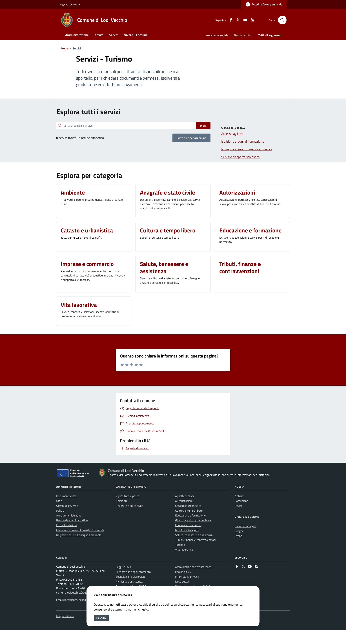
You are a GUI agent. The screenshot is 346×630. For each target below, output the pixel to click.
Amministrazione (68, 486)
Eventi (239, 536)
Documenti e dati (66, 496)
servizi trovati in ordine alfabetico (80, 137)
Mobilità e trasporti (187, 530)
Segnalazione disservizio (130, 576)
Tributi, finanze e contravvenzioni (195, 540)
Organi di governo (67, 505)
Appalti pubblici (184, 496)
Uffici (59, 501)
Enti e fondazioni (66, 525)
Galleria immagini (245, 526)
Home (64, 48)
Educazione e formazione (190, 515)
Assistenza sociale (217, 35)
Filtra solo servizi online (191, 138)
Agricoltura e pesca (127, 496)
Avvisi (238, 505)
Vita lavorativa (184, 549)
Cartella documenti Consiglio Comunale (80, 530)
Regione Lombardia (69, 4)
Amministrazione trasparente (193, 567)
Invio (203, 125)
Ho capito (101, 618)
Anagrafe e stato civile (129, 505)
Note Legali (182, 581)
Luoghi (239, 531)
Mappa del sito (65, 616)
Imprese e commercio (188, 525)
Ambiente (122, 501)
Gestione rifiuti (243, 35)
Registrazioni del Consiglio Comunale (78, 535)
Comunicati (242, 501)
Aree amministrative (68, 515)
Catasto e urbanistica (188, 505)
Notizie (239, 496)
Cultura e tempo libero (189, 510)
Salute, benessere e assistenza (194, 535)
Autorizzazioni (184, 501)
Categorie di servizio (131, 486)
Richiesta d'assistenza (129, 581)
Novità (239, 486)
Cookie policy (183, 572)
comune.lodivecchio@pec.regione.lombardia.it (84, 592)
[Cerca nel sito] (282, 20)
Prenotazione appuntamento (133, 572)
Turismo (180, 544)
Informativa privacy (187, 576)
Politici (60, 510)
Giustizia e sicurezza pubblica (193, 520)
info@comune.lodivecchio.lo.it (82, 600)
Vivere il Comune (247, 517)
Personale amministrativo (72, 520)
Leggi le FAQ (123, 567)
